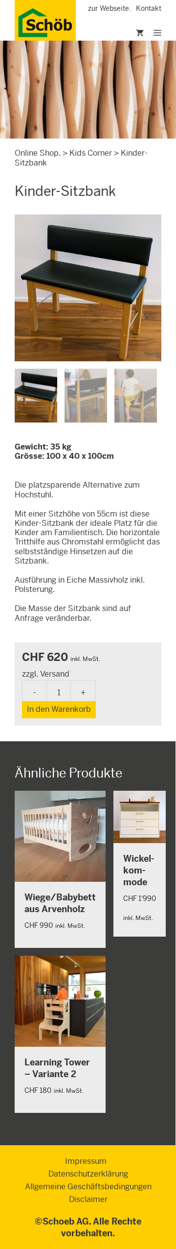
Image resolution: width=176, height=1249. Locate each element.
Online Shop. (38, 153)
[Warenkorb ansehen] (127, 33)
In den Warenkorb (59, 709)
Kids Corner (90, 153)
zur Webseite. (109, 8)
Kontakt (148, 8)
